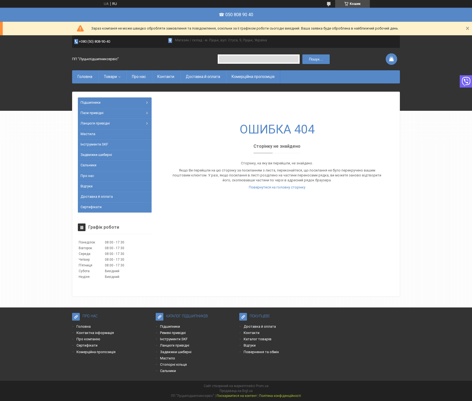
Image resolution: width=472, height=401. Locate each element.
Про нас (139, 76)
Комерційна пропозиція (253, 76)
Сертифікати (91, 207)
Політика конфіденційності (280, 396)
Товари (110, 76)
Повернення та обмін (261, 352)
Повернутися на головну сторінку (277, 187)
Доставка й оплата (203, 76)
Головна (85, 76)
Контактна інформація (95, 333)
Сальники (88, 165)
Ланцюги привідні (95, 123)
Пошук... (316, 59)
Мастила (88, 134)
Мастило (167, 358)
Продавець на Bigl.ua (236, 391)
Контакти (165, 76)
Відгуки (87, 186)
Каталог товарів (258, 339)
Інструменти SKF (94, 144)
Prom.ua (262, 386)
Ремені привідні (173, 333)
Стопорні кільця (173, 364)
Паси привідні (92, 113)
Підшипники (91, 102)
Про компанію (88, 339)
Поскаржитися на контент (237, 396)
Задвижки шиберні (96, 155)
